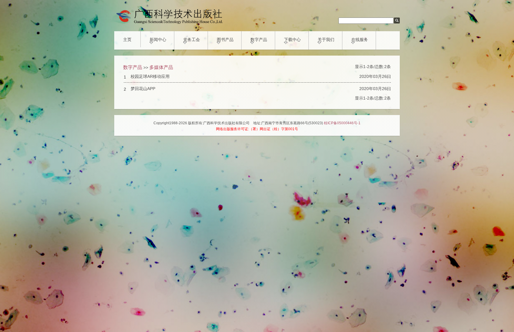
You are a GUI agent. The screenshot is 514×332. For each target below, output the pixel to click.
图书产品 (225, 39)
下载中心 (292, 39)
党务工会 (191, 39)
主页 (127, 39)
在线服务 (359, 39)
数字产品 (258, 39)
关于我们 (326, 39)
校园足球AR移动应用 (150, 76)
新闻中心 (158, 39)
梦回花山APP (143, 88)
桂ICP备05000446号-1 (342, 123)
